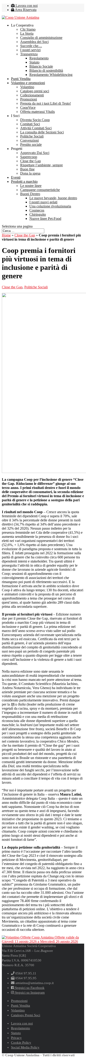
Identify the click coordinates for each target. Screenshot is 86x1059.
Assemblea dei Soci (34, 42)
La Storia (26, 33)
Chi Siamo (28, 29)
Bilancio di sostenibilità (46, 70)
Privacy (16, 1038)
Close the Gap (30, 161)
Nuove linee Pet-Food (45, 218)
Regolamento (39, 58)
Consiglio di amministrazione (41, 38)
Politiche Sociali (32, 136)
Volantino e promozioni (28, 83)
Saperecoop (28, 157)
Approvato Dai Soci (34, 153)
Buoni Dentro (30, 194)
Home (6, 235)
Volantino (27, 87)
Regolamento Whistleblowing (50, 75)
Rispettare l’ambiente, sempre (41, 165)
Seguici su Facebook (29, 988)
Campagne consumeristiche (40, 190)
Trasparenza (29, 54)
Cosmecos (36, 210)
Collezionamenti (32, 95)
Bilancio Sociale (41, 66)
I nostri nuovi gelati (43, 202)
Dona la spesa (30, 173)
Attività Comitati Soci (36, 128)
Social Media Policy (25, 1047)
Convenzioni (29, 140)
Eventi (15, 177)
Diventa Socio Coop (35, 120)
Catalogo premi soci (34, 91)
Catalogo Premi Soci (25, 1015)
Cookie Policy (21, 1042)
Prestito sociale (31, 144)
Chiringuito (37, 214)
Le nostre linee (31, 186)
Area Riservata (25, 10)
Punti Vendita (21, 79)
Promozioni (28, 99)
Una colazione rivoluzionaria (50, 206)
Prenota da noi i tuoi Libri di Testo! (45, 103)
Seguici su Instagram (29, 992)
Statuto (34, 62)
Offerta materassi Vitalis (37, 112)
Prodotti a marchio (24, 181)
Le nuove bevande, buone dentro (53, 198)
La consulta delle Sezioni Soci (42, 132)
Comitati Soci (30, 124)
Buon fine (27, 169)
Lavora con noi (26, 6)
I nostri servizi (30, 50)
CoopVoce (28, 107)
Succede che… (31, 46)
